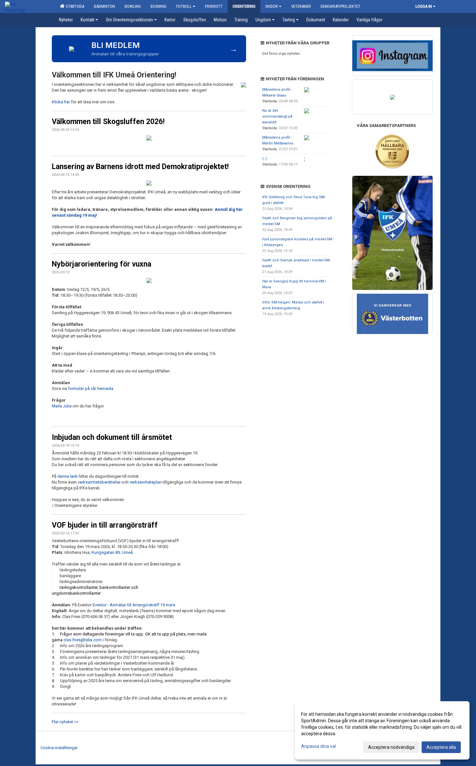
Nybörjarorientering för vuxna (101, 264)
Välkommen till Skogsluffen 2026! (108, 121)
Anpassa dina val (318, 746)
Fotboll (184, 6)
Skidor (271, 6)
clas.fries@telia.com (82, 639)
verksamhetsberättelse (99, 482)
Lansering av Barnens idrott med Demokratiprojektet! (140, 166)
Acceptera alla (441, 747)
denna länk (67, 476)
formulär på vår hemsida (90, 388)
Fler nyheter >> (65, 721)
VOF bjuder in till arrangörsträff (105, 525)
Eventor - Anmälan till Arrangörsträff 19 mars (134, 604)
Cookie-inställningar (59, 747)
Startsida (74, 6)
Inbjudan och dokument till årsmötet (112, 437)
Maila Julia (62, 406)
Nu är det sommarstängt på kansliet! (277, 116)
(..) (264, 158)
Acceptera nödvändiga (391, 747)
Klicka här (61, 101)
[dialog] (382, 730)
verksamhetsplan (146, 482)
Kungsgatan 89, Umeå (112, 552)
